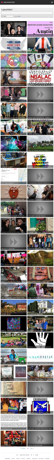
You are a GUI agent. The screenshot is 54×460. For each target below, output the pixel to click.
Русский (47, 458)
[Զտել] (16, 16)
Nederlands (34, 458)
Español (18, 458)
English (13, 458)
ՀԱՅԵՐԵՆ (28, 458)
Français (23, 458)
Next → (31, 448)
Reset (19, 16)
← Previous (23, 448)
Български (7, 458)
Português (41, 458)
